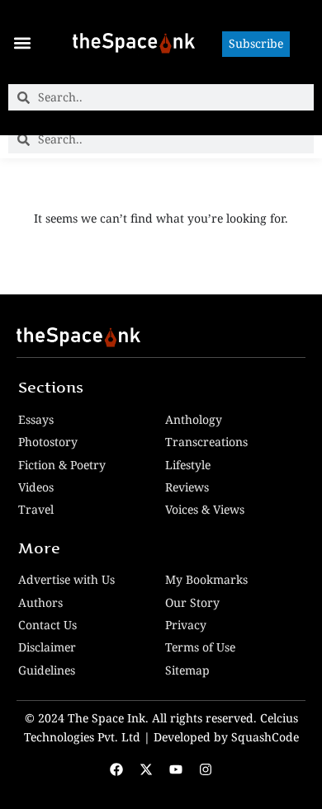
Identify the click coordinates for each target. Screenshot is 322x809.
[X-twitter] (146, 769)
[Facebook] (116, 769)
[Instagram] (205, 769)
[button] (22, 42)
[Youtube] (175, 769)
